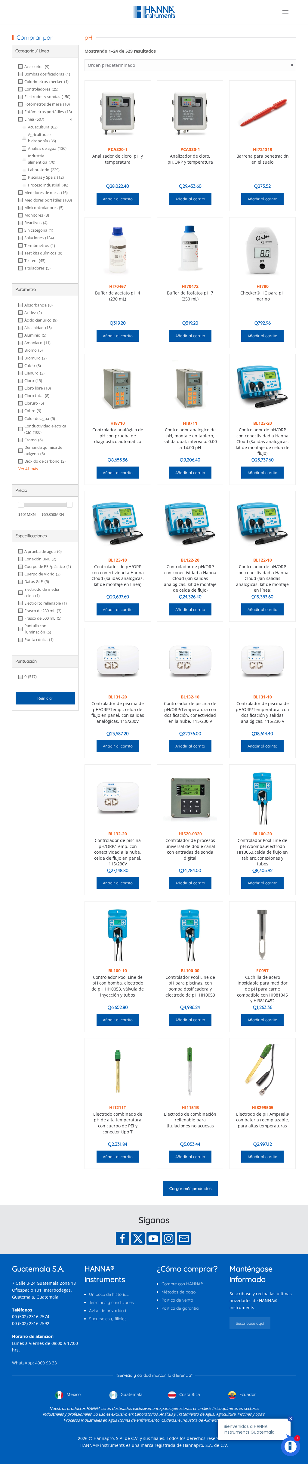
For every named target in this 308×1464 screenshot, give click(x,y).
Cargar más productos (190, 1188)
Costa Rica (189, 1394)
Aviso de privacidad (107, 1310)
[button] (285, 12)
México (73, 1394)
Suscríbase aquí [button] (250, 1323)
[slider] (21, 505)
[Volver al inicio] (154, 12)
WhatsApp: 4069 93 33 (34, 1363)
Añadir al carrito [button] (118, 198)
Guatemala (131, 1394)
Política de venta (177, 1300)
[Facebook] (122, 1238)
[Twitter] (138, 1238)
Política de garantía (180, 1308)
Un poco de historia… (109, 1294)
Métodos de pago (179, 1292)
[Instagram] (168, 1238)
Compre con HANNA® (182, 1284)
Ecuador (247, 1394)
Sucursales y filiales (108, 1318)
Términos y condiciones (111, 1302)
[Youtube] (153, 1238)
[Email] (184, 1238)
